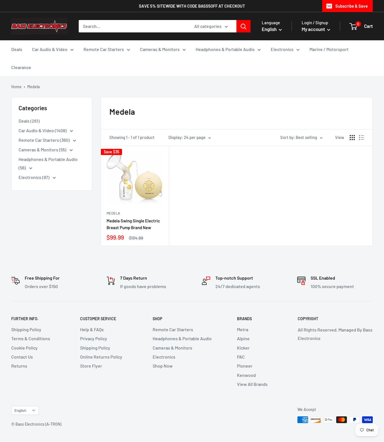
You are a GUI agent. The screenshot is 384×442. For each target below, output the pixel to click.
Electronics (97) (34, 177)
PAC (241, 356)
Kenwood (246, 375)
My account (314, 29)
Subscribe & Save (351, 5)
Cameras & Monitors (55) (43, 149)
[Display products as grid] (352, 137)
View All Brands (252, 384)
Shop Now (163, 365)
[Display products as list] (361, 137)
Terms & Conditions (30, 338)
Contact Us (22, 356)
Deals (16, 49)
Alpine (243, 338)
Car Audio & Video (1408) (43, 130)
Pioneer (244, 365)
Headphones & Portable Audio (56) (48, 163)
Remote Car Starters (103, 49)
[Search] (243, 26)
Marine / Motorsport (329, 49)
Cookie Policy (24, 347)
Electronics (282, 49)
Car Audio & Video (49, 49)
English (20, 410)
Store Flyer (91, 365)
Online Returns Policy (101, 356)
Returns (19, 365)
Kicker (243, 347)
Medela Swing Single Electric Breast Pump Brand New (133, 224)
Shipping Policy (26, 329)
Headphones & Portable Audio (225, 49)
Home (16, 86)
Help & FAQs (92, 329)
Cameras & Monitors (160, 49)
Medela (113, 213)
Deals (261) (29, 120)
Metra (242, 329)
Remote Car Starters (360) (45, 140)
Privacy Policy (93, 338)
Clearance (21, 67)
